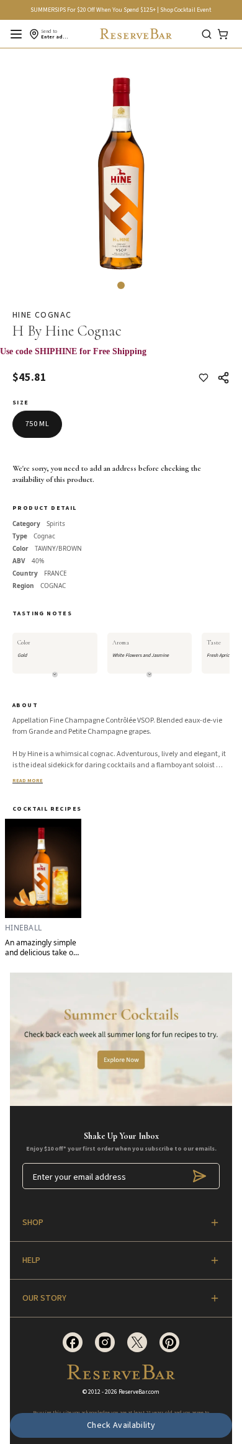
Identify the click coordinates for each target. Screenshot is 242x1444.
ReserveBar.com (139, 1392)
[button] (121, 285)
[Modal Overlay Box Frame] (121, 358)
